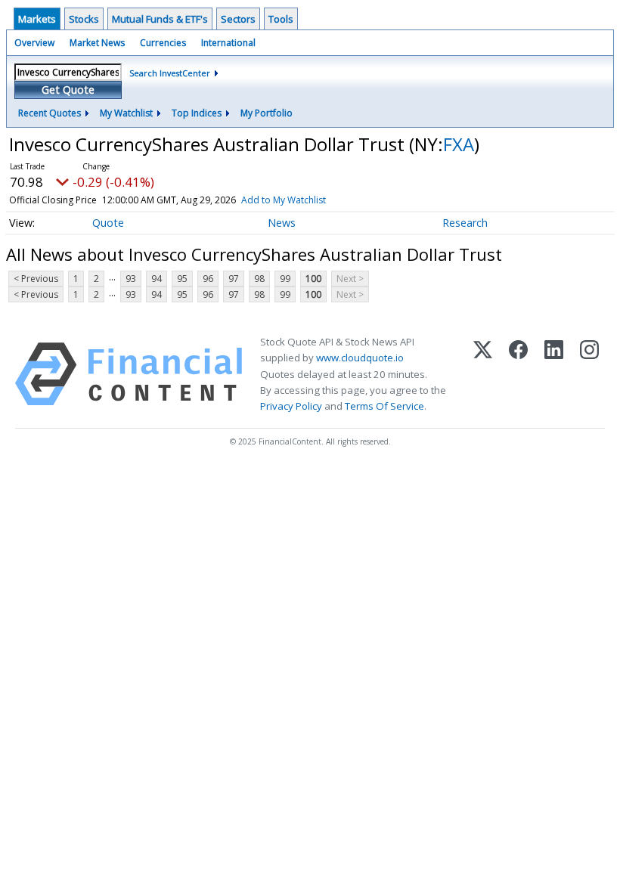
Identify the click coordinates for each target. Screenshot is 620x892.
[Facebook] (518, 374)
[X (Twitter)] (482, 374)
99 (285, 278)
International (228, 42)
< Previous (36, 278)
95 (182, 278)
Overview (34, 42)
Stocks (84, 19)
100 (313, 278)
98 (259, 278)
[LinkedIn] (553, 374)
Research (465, 222)
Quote (108, 222)
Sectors (238, 19)
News (282, 222)
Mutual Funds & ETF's (160, 19)
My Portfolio (266, 113)
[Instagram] (589, 374)
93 (131, 278)
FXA (458, 144)
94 (156, 278)
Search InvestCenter (169, 73)
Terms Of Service (384, 406)
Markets (37, 19)
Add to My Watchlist (283, 200)
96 (208, 278)
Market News (97, 42)
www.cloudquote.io (360, 357)
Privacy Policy (291, 406)
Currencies (163, 42)
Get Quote (68, 89)
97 (233, 278)
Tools (280, 19)
